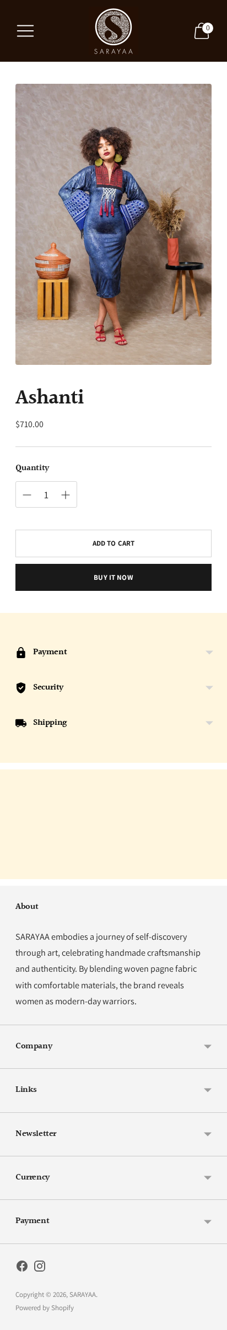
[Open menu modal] (25, 30)
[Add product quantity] (66, 495)
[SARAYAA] (113, 31)
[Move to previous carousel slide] (15, 870)
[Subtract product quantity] (27, 495)
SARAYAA (82, 1294)
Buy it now (113, 577)
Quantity (32, 468)
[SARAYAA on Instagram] (39, 1268)
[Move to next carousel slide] (211, 870)
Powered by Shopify (44, 1307)
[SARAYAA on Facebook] (22, 1268)
